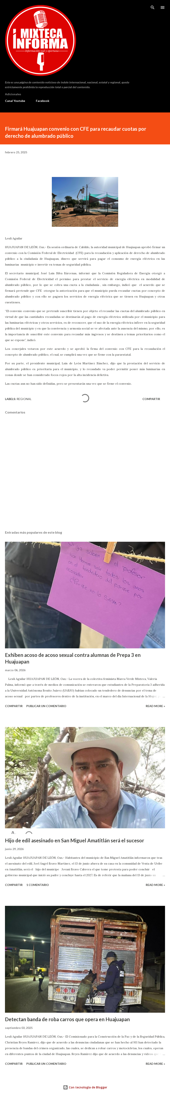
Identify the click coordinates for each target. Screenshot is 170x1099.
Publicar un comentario (46, 706)
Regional (24, 399)
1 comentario (37, 885)
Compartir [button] (151, 399)
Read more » (155, 706)
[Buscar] (152, 7)
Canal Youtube (15, 100)
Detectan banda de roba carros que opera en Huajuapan (67, 1019)
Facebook (42, 100)
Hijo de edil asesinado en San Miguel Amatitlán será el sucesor (74, 840)
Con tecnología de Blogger (87, 1087)
